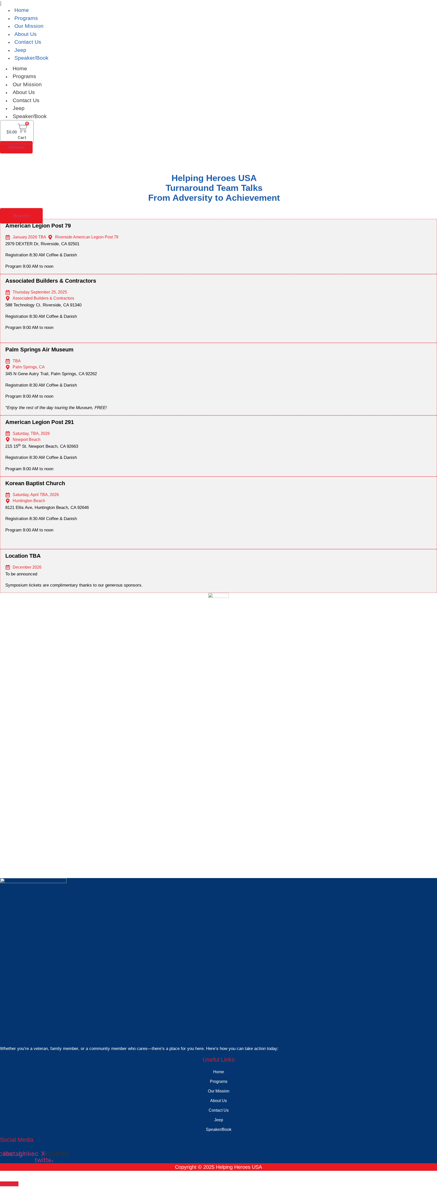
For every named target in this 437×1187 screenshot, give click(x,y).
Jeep (20, 50)
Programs (26, 18)
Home (21, 10)
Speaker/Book (31, 58)
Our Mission (28, 26)
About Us (25, 34)
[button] (219, 333)
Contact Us (27, 42)
